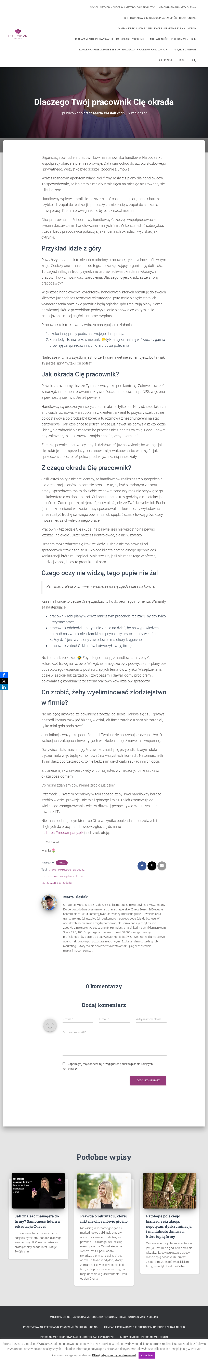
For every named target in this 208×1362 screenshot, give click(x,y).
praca (52, 869)
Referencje (165, 60)
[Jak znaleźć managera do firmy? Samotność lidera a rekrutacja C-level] (38, 1190)
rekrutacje (64, 869)
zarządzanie (50, 876)
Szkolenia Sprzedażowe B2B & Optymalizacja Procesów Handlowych (123, 49)
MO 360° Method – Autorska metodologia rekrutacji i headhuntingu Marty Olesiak (143, 7)
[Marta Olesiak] (49, 902)
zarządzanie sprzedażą (57, 882)
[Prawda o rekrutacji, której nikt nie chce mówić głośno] (104, 1190)
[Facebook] (4, 675)
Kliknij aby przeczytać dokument (114, 1355)
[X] (4, 681)
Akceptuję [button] (147, 1355)
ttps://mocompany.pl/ (65, 832)
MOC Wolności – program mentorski (173, 39)
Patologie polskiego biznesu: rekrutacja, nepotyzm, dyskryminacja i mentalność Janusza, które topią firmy (169, 1226)
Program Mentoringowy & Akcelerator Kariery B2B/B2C (109, 39)
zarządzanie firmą (71, 876)
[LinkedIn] (4, 687)
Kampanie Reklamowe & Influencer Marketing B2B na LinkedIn (156, 28)
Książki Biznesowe (184, 49)
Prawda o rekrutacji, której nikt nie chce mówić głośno (104, 1218)
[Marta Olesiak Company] (17, 34)
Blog (182, 60)
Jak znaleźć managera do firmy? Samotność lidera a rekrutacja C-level (37, 1221)
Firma (62, 863)
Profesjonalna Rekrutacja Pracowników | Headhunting (159, 18)
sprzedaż (78, 869)
